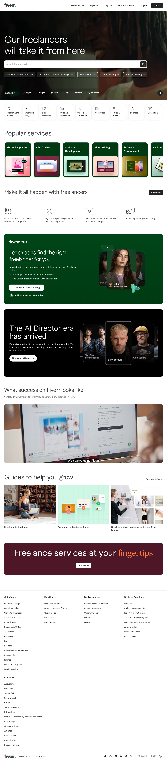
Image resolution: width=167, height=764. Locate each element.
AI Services (9, 632)
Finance (7, 660)
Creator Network (11, 726)
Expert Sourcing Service (134, 613)
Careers (7, 703)
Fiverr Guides (50, 618)
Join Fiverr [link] (83, 566)
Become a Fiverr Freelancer (96, 604)
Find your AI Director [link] (23, 358)
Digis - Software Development (137, 622)
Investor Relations (12, 745)
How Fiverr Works (52, 604)
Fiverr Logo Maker (132, 632)
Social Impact (10, 698)
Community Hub (91, 613)
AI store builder (131, 627)
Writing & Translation (13, 613)
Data (6, 641)
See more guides (154, 479)
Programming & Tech (13, 627)
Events (87, 622)
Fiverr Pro (128, 604)
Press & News (10, 740)
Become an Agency (92, 608)
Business (8, 646)
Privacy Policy (10, 712)
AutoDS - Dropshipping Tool (136, 618)
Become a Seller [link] (126, 6)
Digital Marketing (11, 608)
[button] (78, 5)
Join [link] (157, 6)
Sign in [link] (144, 6)
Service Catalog (11, 669)
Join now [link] (156, 192)
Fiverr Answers (51, 622)
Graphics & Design (12, 604)
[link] (19, 74)
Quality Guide (50, 613)
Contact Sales (130, 636)
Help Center (9, 689)
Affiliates (8, 731)
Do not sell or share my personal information (23, 717)
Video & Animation (12, 618)
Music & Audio (10, 622)
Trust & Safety (10, 693)
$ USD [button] (153, 756)
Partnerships (9, 722)
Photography (9, 655)
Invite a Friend (10, 736)
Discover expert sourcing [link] (26, 288)
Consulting (8, 636)
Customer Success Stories (55, 608)
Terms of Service (11, 707)
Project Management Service (136, 608)
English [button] (144, 756)
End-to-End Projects (13, 665)
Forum (87, 618)
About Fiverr (9, 684)
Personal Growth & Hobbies (16, 651)
